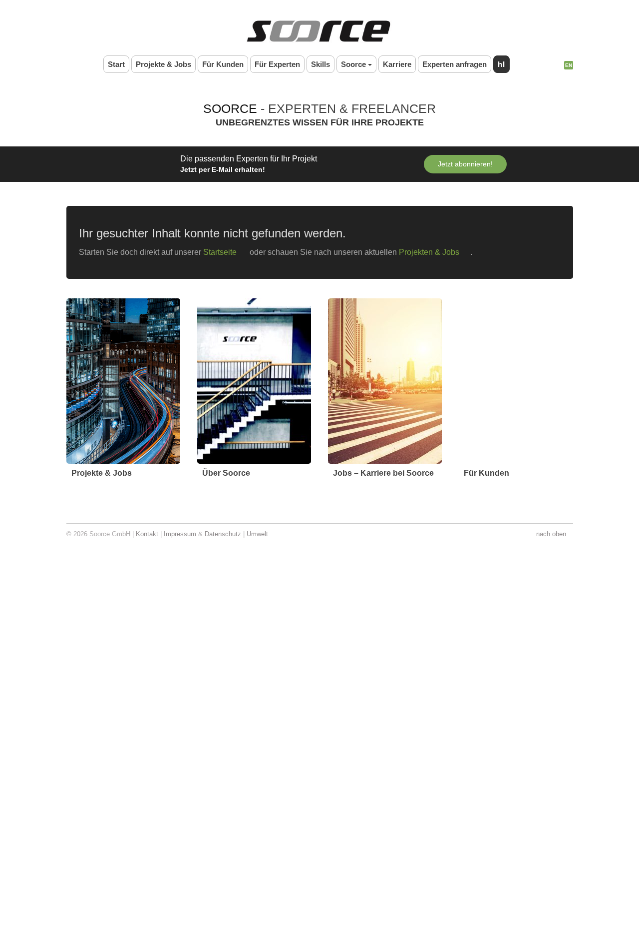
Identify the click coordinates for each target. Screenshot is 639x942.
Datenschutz (225, 534)
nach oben (551, 534)
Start (113, 63)
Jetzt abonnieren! (467, 164)
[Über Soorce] (254, 381)
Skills (320, 63)
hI (505, 63)
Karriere (396, 63)
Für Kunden (221, 63)
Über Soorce (226, 473)
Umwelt (260, 534)
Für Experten (276, 63)
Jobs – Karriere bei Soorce (383, 473)
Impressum (182, 534)
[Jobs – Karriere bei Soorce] (385, 381)
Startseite (226, 252)
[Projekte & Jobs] (123, 381)
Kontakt (148, 534)
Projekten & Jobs (441, 252)
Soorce (352, 63)
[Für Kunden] (516, 381)
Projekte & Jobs (161, 63)
